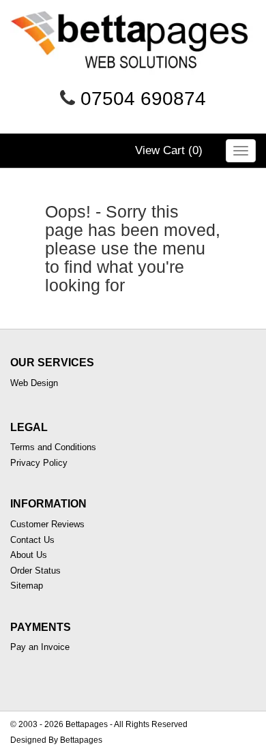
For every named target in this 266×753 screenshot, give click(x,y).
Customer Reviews (47, 524)
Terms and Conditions (53, 447)
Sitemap (26, 585)
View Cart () (169, 150)
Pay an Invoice (40, 647)
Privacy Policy (39, 463)
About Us (28, 555)
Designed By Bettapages (56, 740)
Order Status (35, 570)
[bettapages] (133, 47)
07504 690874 (143, 98)
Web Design (34, 383)
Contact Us (32, 540)
